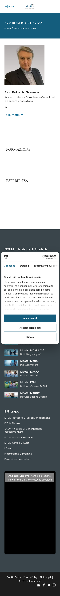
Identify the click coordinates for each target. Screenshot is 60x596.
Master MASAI (29, 361)
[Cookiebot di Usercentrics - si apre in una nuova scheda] (42, 257)
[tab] (15, 116)
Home (7, 28)
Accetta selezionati (30, 327)
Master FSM (28, 382)
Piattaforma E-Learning (18, 453)
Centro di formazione (30, 581)
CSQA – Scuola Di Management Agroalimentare (23, 430)
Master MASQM (30, 393)
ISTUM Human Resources (19, 437)
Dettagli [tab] (24, 265)
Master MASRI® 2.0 (32, 350)
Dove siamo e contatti (17, 459)
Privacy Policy (30, 577)
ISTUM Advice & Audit (16, 442)
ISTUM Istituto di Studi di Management (27, 417)
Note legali (45, 577)
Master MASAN (29, 372)
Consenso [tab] (9, 265)
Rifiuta (30, 337)
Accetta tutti (30, 318)
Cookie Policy (14, 577)
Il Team (8, 448)
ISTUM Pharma (12, 423)
